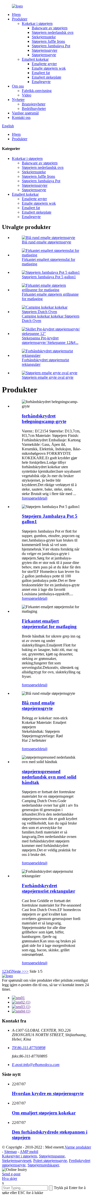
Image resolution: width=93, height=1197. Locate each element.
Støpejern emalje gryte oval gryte (47, 377)
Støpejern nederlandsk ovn (52, 32)
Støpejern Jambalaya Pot (51, 46)
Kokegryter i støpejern (19, 1156)
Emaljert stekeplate (46, 77)
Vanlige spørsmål (25, 113)
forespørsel (30, 498)
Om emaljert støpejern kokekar (44, 1112)
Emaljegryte (41, 82)
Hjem (16, 14)
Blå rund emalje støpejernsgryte (46, 242)
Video (26, 95)
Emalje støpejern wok (49, 68)
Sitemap (10, 1152)
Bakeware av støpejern (49, 28)
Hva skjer (9, 1178)
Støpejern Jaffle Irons (48, 41)
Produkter (19, 19)
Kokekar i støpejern (37, 23)
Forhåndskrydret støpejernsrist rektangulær (48, 888)
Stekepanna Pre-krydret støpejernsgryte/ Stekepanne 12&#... (50, 340)
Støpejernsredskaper (43, 1165)
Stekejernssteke (44, 37)
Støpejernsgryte (44, 55)
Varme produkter (78, 1147)
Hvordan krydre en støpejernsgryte (48, 1093)
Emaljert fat (41, 73)
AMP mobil (29, 1152)
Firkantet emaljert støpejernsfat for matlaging (49, 623)
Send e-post (11, 1174)
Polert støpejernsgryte (50, 1160)
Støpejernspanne (52, 1156)
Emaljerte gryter (44, 64)
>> (26, 971)
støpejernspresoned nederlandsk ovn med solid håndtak (49, 777)
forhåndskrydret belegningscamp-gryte (44, 418)
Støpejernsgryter (44, 50)
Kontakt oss (21, 117)
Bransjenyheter (33, 104)
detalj (43, 498)
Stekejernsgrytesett (16, 1160)
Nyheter (18, 99)
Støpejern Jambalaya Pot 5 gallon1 (49, 277)
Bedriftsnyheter (34, 108)
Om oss (18, 86)
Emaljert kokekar (35, 59)
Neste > (18, 971)
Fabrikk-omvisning (37, 91)
